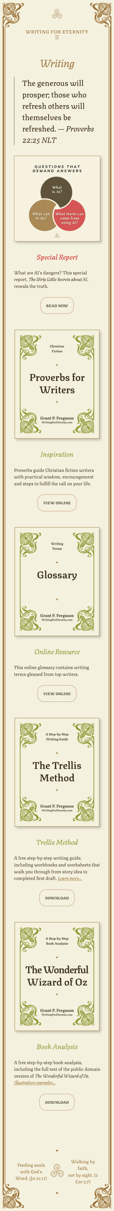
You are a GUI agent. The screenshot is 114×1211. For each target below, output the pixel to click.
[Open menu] (57, 37)
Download (57, 897)
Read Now (57, 305)
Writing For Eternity (57, 31)
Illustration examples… (35, 1082)
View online (57, 502)
